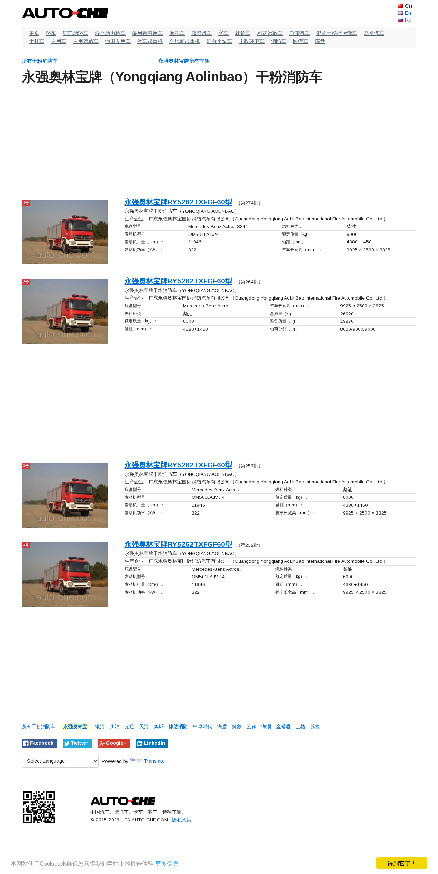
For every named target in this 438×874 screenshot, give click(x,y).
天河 (144, 726)
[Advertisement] (219, 140)
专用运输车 (86, 41)
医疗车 (300, 41)
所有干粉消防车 (40, 61)
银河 (100, 726)
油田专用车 (118, 41)
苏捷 (315, 726)
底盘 (320, 41)
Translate (154, 761)
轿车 (51, 33)
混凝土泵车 (219, 41)
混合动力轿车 (110, 33)
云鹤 (251, 726)
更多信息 (167, 863)
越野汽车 (201, 33)
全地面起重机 (184, 41)
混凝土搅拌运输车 (336, 33)
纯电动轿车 (75, 33)
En (408, 13)
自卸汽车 (299, 33)
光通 (129, 726)
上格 (300, 726)
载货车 (242, 33)
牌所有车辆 (184, 61)
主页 (34, 33)
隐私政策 (181, 819)
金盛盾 (283, 726)
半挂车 (36, 41)
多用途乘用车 (147, 33)
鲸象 (237, 726)
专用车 (58, 41)
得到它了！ (401, 863)
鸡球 (159, 726)
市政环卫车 (252, 41)
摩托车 (177, 33)
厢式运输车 (270, 33)
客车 (223, 33)
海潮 (266, 726)
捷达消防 (178, 726)
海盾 (222, 726)
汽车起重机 (150, 41)
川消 (114, 726)
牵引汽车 (374, 33)
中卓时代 (202, 726)
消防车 (278, 41)
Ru (408, 20)
